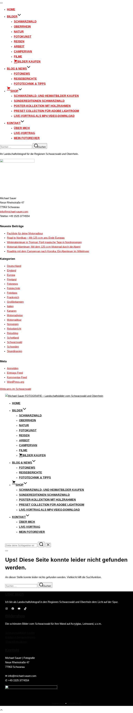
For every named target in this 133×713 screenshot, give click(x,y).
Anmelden (12, 368)
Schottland (13, 337)
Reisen (19, 41)
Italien (10, 306)
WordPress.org (15, 381)
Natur (19, 31)
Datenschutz (74, 703)
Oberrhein (22, 26)
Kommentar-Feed (17, 377)
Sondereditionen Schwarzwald (39, 100)
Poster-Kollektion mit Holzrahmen (42, 105)
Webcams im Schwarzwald (15, 389)
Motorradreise (15, 315)
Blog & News (17, 68)
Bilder (12, 16)
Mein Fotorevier (27, 138)
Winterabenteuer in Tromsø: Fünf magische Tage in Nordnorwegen (44, 242)
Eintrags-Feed (15, 372)
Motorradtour (14, 319)
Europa (11, 275)
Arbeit (19, 46)
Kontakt (14, 123)
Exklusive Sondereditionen (20, 637)
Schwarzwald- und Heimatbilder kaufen (46, 95)
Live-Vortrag (24, 133)
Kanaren (11, 310)
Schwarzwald (25, 21)
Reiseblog (12, 333)
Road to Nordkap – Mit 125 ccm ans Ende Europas (36, 237)
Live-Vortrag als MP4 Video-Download (44, 115)
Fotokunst (22, 36)
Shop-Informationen (16, 641)
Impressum (58, 703)
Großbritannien (15, 301)
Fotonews (22, 73)
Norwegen (13, 324)
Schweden (13, 346)
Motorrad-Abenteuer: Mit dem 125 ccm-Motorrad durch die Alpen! (44, 246)
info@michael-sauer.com (14, 211)
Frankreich (13, 297)
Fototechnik (13, 288)
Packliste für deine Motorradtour (25, 233)
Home (11, 9)
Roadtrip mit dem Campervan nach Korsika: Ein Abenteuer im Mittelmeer (48, 251)
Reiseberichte (25, 78)
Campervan (23, 51)
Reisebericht (14, 328)
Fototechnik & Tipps (30, 83)
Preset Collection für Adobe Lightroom (46, 110)
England (11, 270)
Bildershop (15, 616)
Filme (18, 56)
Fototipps (12, 292)
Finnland (11, 279)
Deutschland (14, 266)
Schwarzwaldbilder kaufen (20, 632)
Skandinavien (14, 351)
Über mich (22, 128)
